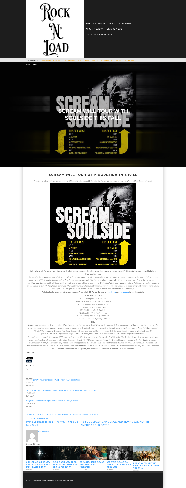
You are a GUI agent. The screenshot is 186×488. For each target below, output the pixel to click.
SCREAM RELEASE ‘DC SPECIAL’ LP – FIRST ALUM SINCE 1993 (56, 380)
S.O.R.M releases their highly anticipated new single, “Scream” (65, 464)
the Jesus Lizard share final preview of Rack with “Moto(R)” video (52, 400)
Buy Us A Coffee (95, 24)
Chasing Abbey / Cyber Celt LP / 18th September (62, 60)
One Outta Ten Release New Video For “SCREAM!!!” (92, 464)
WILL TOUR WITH (91, 414)
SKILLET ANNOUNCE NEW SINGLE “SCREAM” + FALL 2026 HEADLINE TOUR (38, 464)
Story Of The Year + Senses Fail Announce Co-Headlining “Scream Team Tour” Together (61, 390)
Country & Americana (99, 34)
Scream (29, 414)
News (112, 24)
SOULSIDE (74, 414)
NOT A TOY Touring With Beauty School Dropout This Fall (146, 465)
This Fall (81, 414)
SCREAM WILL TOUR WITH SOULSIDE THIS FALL (51, 414)
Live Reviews (114, 29)
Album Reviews (95, 29)
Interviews (125, 24)
